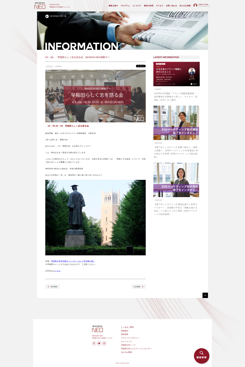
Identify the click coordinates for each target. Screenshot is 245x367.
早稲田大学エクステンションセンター (136, 349)
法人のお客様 (185, 6)
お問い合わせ (171, 6)
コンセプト (137, 6)
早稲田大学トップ (128, 345)
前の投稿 (54, 287)
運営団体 (124, 334)
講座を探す (113, 6)
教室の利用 (149, 6)
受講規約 (124, 331)
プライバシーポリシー (130, 338)
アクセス (159, 6)
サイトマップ (126, 341)
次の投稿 (137, 287)
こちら (58, 271)
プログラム (125, 6)
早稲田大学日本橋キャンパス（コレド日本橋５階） (73, 261)
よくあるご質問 (127, 327)
